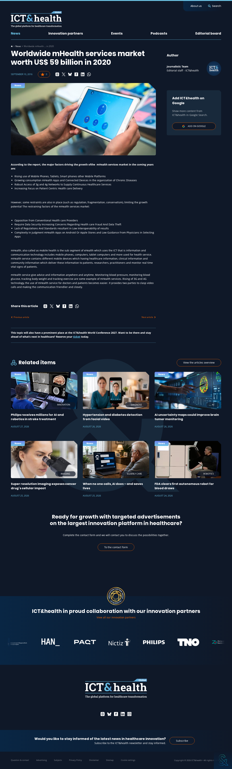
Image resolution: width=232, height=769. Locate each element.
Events (117, 33)
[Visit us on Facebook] (116, 714)
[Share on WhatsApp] (89, 74)
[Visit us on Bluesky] (109, 714)
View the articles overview (199, 362)
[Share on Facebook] (76, 74)
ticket (76, 336)
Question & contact (20, 760)
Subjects (58, 760)
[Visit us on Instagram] (129, 714)
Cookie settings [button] (128, 760)
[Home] (12, 46)
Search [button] (216, 6)
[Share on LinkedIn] (82, 74)
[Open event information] (223, 760)
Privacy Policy (75, 760)
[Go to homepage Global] (36, 19)
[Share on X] (63, 74)
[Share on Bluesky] (70, 74)
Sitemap (110, 760)
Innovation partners (65, 33)
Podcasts (159, 33)
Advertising (41, 760)
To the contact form (116, 547)
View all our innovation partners (116, 617)
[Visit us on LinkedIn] (123, 714)
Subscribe (182, 740)
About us (196, 6)
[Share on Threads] (57, 74)
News (15, 33)
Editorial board (208, 33)
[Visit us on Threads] (103, 714)
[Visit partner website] (35, 642)
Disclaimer (94, 760)
